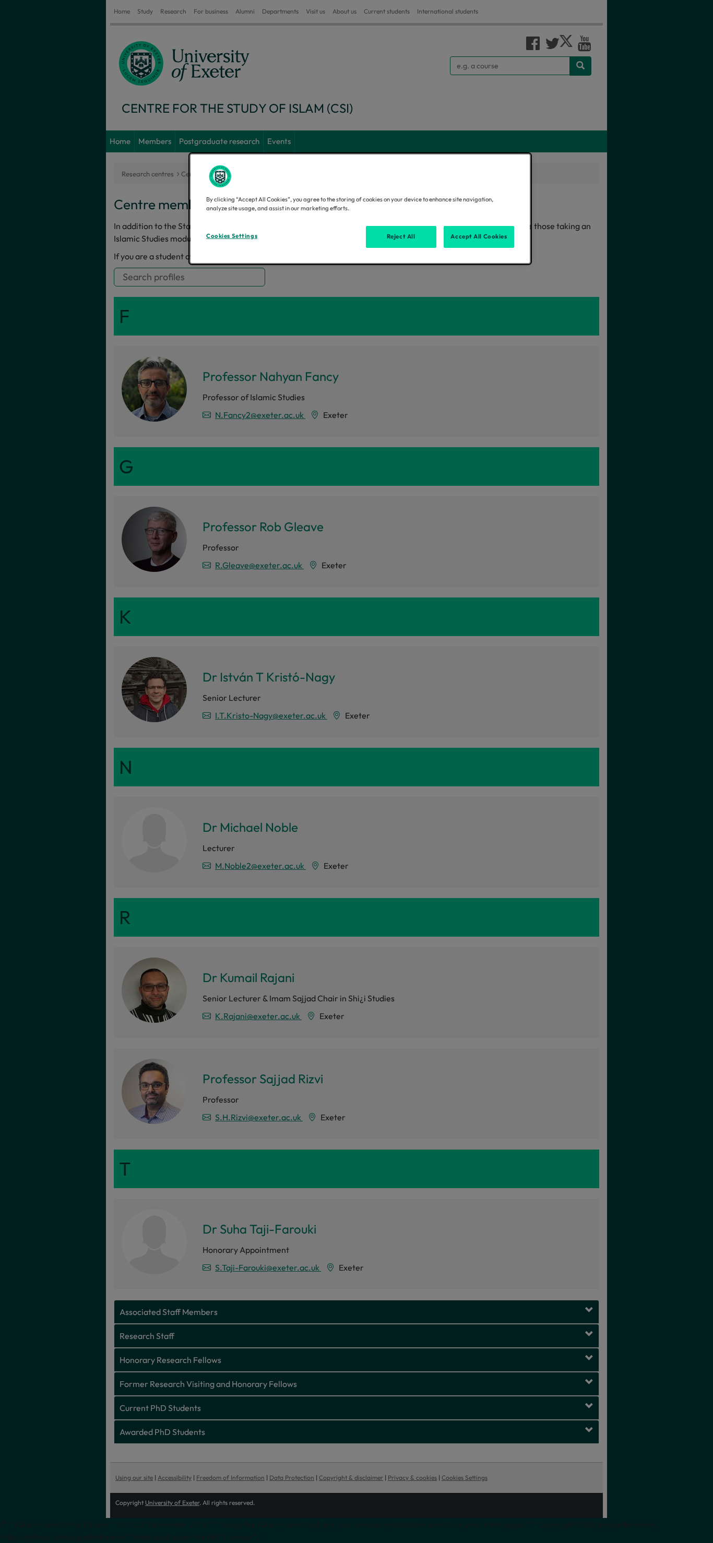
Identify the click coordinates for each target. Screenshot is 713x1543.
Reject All (401, 236)
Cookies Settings (231, 236)
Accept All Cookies (478, 236)
